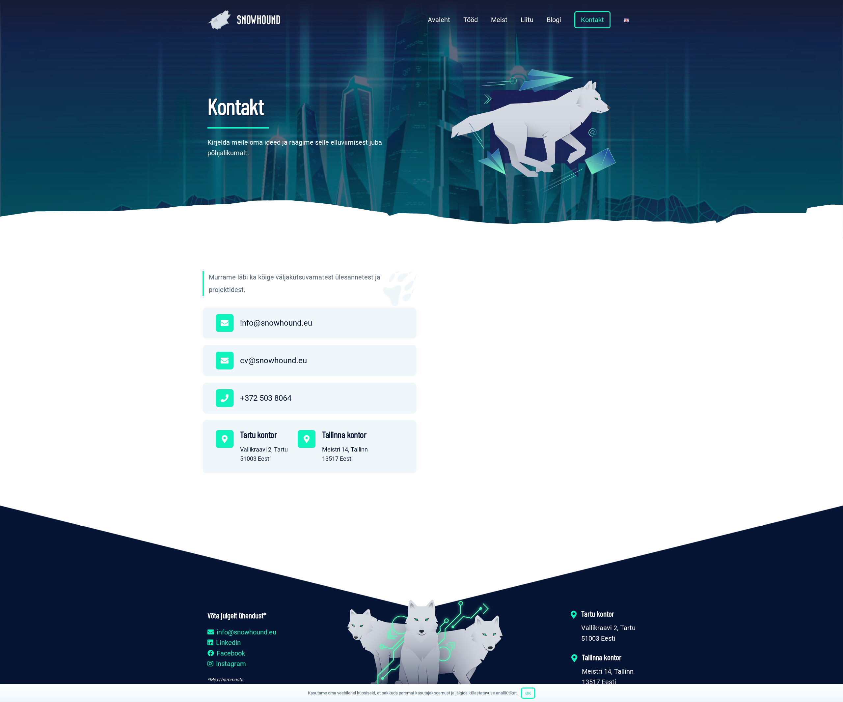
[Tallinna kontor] (310, 439)
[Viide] (243, 20)
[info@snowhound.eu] (228, 323)
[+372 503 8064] (228, 398)
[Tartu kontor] (228, 439)
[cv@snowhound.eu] (228, 360)
